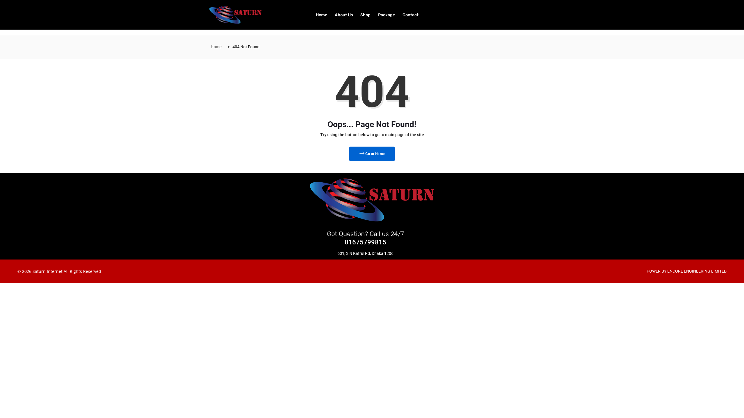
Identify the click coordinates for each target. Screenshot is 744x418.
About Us (344, 14)
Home (321, 14)
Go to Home (374, 154)
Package (386, 14)
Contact (411, 14)
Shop (365, 14)
